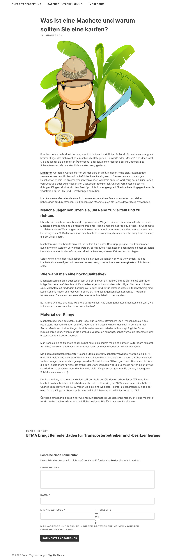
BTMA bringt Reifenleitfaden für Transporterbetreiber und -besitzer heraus (93, 435)
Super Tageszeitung (26, 4)
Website (106, 509)
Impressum (96, 4)
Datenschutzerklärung (65, 4)
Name (45, 495)
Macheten (46, 172)
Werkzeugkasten (126, 262)
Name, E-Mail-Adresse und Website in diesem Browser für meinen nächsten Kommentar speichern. (89, 521)
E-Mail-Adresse (53, 509)
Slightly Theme (56, 555)
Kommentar (49, 467)
